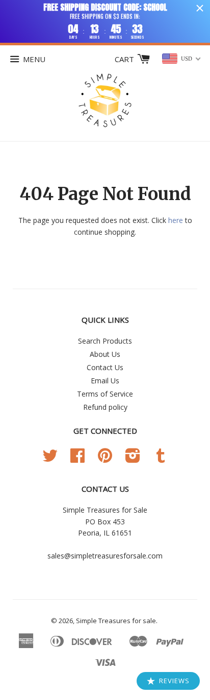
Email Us (105, 380)
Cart (125, 59)
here (175, 220)
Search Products (105, 341)
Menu (34, 59)
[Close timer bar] (200, 8)
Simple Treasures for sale (116, 620)
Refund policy (105, 407)
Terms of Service (105, 394)
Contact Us (105, 367)
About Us (105, 354)
